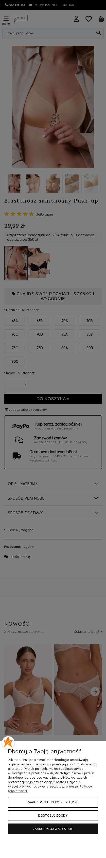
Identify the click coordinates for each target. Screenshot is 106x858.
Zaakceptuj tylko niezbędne (53, 802)
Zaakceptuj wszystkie (53, 829)
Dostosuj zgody (53, 815)
